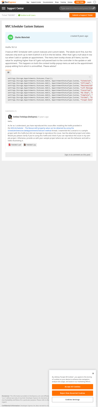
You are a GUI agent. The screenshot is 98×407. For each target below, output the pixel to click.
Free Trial (80, 2)
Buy (28, 2)
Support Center (36, 2)
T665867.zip (31, 145)
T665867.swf (16, 145)
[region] (72, 388)
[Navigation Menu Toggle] (3, 8)
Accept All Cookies (72, 387)
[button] (89, 77)
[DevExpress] (9, 2)
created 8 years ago (79, 36)
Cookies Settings (72, 400)
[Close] (93, 373)
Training (63, 2)
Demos (70, 2)
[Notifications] (94, 2)
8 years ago (43, 116)
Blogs (57, 2)
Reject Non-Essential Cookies (72, 393)
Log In (89, 2)
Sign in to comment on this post (77, 154)
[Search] (93, 8)
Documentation (48, 2)
